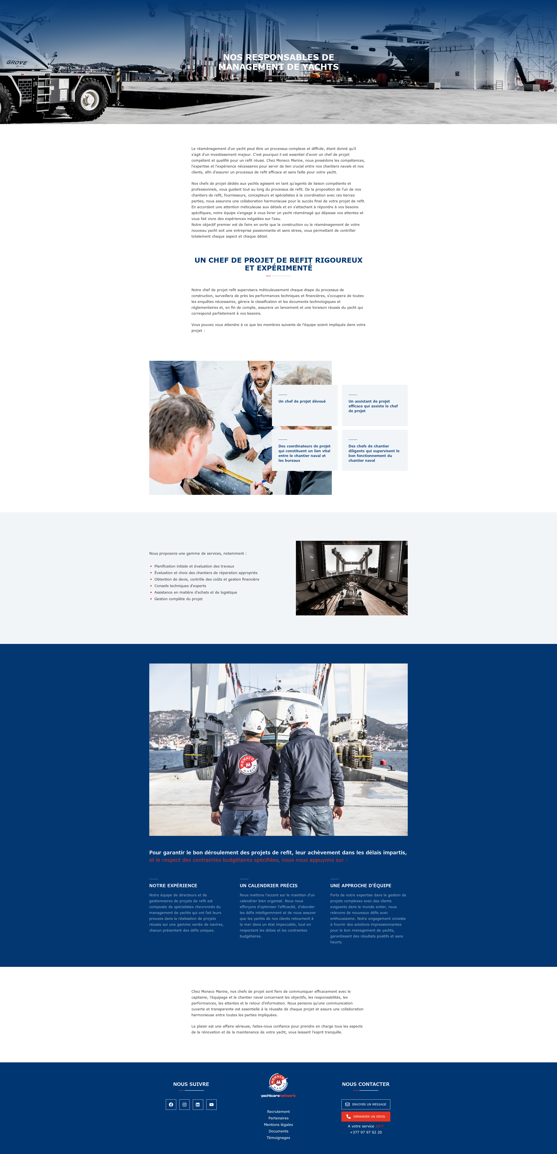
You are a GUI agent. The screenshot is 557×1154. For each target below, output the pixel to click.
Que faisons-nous (200, 4)
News (296, 4)
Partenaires (278, 1118)
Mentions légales (278, 1124)
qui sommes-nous (241, 4)
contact (348, 4)
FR (369, 4)
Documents (278, 1131)
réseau (274, 4)
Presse (312, 4)
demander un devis (530, 7)
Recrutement (278, 1111)
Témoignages (278, 1138)
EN (362, 4)
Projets (329, 4)
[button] (203, 4)
